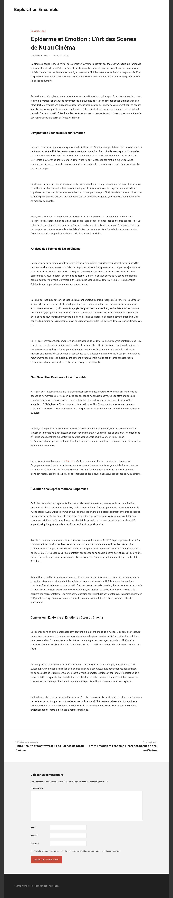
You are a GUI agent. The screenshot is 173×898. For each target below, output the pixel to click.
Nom (33, 827)
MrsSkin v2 (67, 460)
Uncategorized (38, 30)
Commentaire (37, 788)
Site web (35, 843)
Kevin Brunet (41, 55)
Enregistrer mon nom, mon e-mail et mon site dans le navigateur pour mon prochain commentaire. (77, 851)
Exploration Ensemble (36, 9)
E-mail (34, 835)
